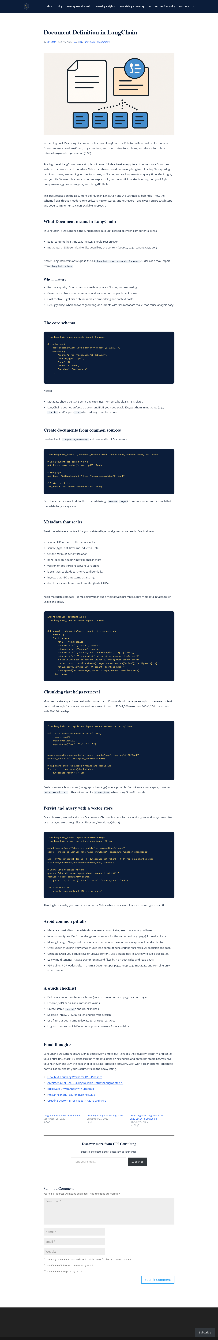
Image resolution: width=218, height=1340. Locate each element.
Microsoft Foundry (165, 6)
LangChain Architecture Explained (62, 1115)
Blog (60, 6)
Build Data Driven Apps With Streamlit (70, 1089)
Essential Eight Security (131, 6)
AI (150, 6)
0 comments (103, 41)
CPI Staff (51, 41)
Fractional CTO (187, 6)
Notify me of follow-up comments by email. (70, 1265)
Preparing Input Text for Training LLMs (71, 1094)
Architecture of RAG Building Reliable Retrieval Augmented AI (85, 1083)
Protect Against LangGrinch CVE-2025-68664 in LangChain (147, 1117)
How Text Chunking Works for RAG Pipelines (74, 1077)
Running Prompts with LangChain (105, 1115)
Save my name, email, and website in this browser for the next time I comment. (89, 1259)
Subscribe (137, 1161)
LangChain (89, 41)
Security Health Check (79, 6)
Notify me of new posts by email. (64, 1271)
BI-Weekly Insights (105, 6)
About (50, 6)
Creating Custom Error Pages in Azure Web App (76, 1100)
